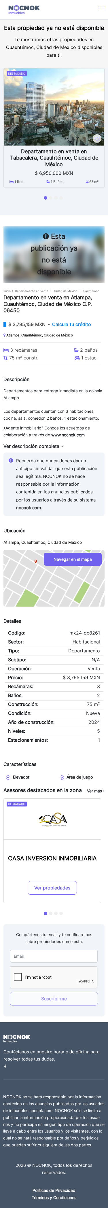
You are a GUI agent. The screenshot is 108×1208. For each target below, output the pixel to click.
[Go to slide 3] (56, 198)
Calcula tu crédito (71, 324)
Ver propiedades (52, 888)
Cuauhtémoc (90, 291)
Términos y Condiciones (54, 1197)
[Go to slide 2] (50, 198)
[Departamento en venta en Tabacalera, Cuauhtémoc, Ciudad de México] (54, 106)
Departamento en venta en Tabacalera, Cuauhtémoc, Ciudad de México (54, 157)
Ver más (94, 790)
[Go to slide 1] (45, 198)
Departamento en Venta (31, 291)
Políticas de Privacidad (54, 1190)
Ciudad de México (65, 291)
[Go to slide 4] (61, 198)
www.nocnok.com (68, 434)
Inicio (7, 291)
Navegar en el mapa (73, 559)
